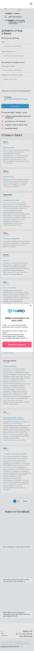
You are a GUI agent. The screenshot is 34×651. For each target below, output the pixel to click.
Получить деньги (17, 344)
